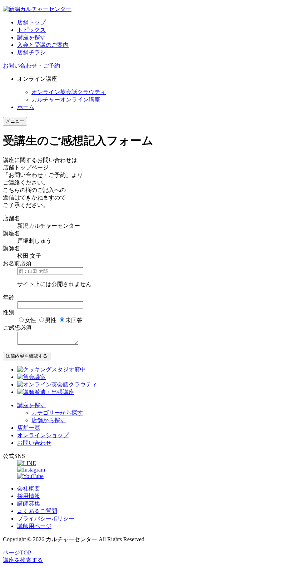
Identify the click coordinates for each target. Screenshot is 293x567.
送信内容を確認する (27, 356)
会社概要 (28, 488)
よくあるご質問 (37, 511)
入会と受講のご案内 (43, 45)
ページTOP (17, 552)
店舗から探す (48, 420)
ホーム (25, 107)
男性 (50, 320)
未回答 (74, 320)
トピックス (31, 30)
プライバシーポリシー (45, 519)
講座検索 (23, 560)
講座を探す (31, 37)
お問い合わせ (34, 443)
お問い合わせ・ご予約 (31, 66)
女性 (30, 320)
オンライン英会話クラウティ (68, 92)
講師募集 (28, 504)
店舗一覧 (28, 428)
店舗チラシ (31, 52)
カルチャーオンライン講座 (65, 100)
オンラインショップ (43, 435)
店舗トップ (31, 22)
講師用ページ (34, 526)
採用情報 (28, 496)
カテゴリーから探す (57, 413)
